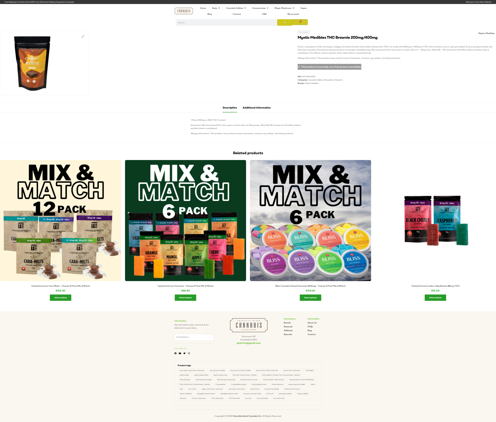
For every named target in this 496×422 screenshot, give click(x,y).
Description (230, 107)
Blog (209, 14)
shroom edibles (302, 394)
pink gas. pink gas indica (252, 394)
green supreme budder (297, 384)
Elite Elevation (185, 380)
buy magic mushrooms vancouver (192, 370)
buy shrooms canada (217, 370)
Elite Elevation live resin (249, 380)
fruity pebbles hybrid (238, 384)
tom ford (248, 398)
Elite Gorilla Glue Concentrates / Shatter (195, 384)
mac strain (192, 389)
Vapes (303, 8)
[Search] (284, 22)
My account (293, 14)
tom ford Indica (262, 398)
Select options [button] (60, 297)
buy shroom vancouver (292, 370)
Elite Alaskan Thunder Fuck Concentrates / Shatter (281, 375)
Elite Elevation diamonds (226, 380)
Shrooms (183, 398)
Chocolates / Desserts (333, 80)
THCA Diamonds (217, 398)
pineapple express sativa (206, 394)
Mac (181, 389)
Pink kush (270, 394)
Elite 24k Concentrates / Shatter (245, 375)
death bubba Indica (201, 375)
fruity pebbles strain (258, 384)
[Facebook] (175, 353)
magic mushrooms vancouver (212, 389)
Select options (435, 297)
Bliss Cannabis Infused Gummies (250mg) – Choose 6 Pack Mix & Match (310, 286)
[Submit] (210, 337)
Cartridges (309, 370)
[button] (83, 36)
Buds (214, 8)
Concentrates (259, 8)
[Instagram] (189, 353)
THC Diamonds (234, 398)
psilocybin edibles (285, 394)
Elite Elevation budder (204, 380)
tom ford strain (278, 398)
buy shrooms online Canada (240, 370)
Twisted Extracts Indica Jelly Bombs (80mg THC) (435, 286)
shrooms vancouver (199, 398)
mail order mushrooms (236, 389)
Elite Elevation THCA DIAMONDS (301, 380)
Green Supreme (277, 384)
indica (313, 384)
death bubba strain (220, 375)
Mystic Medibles (487, 33)
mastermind (254, 389)
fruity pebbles (220, 384)
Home (203, 8)
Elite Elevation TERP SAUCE (273, 380)
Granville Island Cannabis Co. (247, 416)
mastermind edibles (271, 389)
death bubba (184, 375)
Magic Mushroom (283, 8)
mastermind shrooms (292, 389)
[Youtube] (180, 353)
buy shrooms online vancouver (267, 370)
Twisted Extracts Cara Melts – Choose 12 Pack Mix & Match (60, 286)
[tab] (230, 107)
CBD (264, 14)
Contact (237, 14)
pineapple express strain (229, 394)
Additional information (257, 107)
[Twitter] (184, 353)
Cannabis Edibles (234, 8)
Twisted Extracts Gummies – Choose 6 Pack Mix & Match (185, 286)
